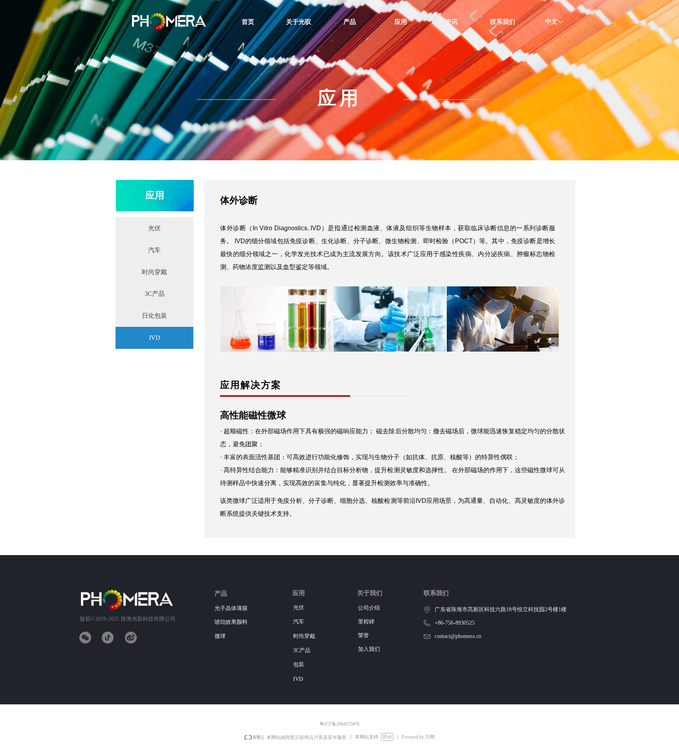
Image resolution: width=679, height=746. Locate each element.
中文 (551, 21)
